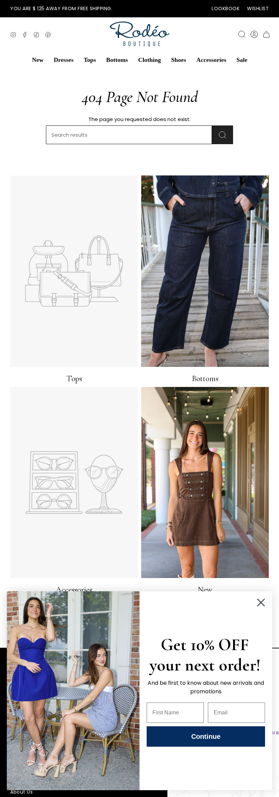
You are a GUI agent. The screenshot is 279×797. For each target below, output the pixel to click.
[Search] (222, 134)
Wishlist (258, 8)
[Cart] (266, 34)
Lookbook (226, 8)
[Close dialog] (260, 602)
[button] (38, 59)
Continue (205, 736)
